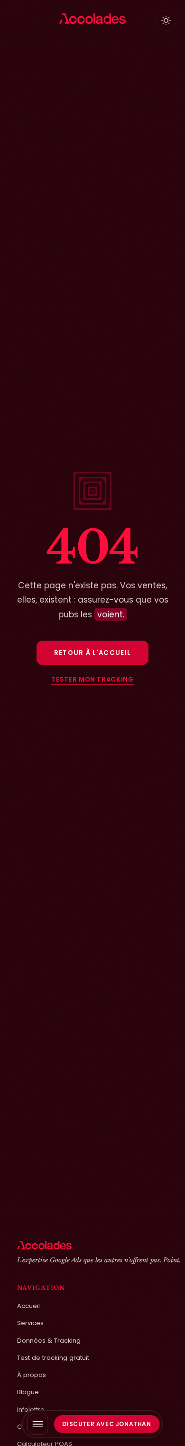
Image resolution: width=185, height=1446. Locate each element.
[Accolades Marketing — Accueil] (92, 18)
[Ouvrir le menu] (38, 1424)
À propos (31, 1374)
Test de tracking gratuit (53, 1357)
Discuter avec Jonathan (106, 1424)
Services (30, 1322)
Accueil (28, 1305)
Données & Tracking (49, 1340)
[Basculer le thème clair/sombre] (166, 20)
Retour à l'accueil (92, 652)
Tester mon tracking (92, 680)
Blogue (28, 1391)
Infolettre (31, 1409)
